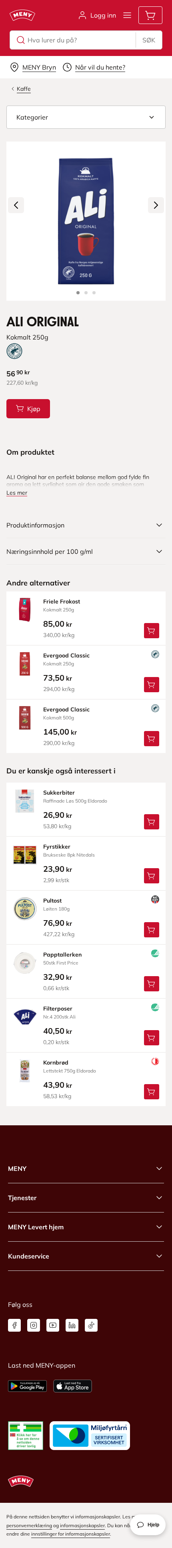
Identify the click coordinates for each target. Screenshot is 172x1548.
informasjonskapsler (82, 1525)
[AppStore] (72, 1386)
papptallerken (62, 954)
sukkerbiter (59, 792)
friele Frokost (61, 601)
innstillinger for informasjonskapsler (70, 1534)
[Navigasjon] (127, 15)
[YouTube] (52, 1325)
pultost (52, 900)
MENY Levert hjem (36, 1227)
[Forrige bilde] (16, 205)
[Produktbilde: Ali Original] (78, 292)
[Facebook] (14, 1325)
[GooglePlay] (27, 1386)
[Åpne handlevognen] (150, 15)
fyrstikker (56, 846)
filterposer (57, 1008)
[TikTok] (91, 1325)
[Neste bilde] (156, 205)
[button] (86, 117)
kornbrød (55, 1062)
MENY (17, 1168)
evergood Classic (66, 655)
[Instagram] (33, 1325)
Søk (148, 40)
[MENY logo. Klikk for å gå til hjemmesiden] (22, 15)
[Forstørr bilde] (86, 221)
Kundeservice (28, 1256)
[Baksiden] (86, 292)
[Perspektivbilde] (94, 292)
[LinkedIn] (72, 1325)
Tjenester (22, 1198)
